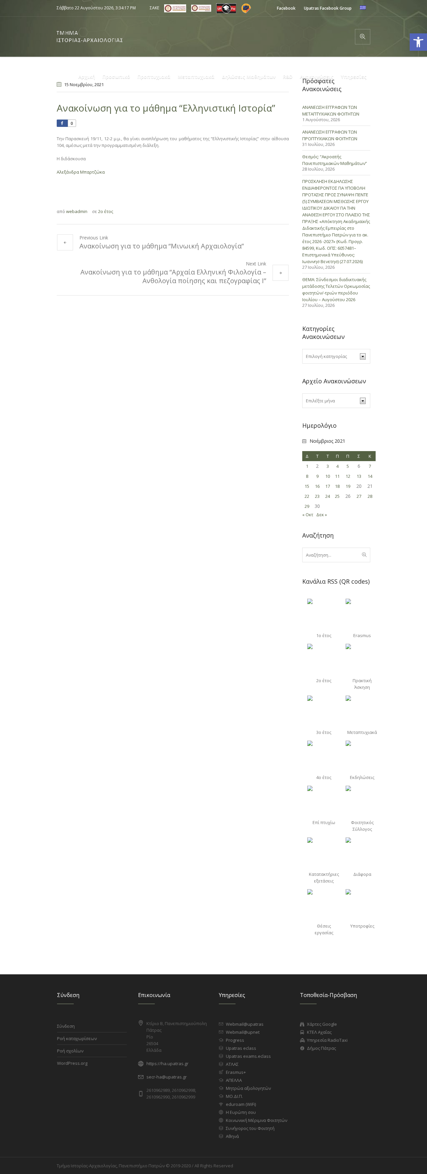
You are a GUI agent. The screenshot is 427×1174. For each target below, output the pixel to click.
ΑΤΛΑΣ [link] (232, 1064)
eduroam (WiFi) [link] (241, 1104)
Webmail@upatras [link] (245, 1024)
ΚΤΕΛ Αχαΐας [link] (319, 1032)
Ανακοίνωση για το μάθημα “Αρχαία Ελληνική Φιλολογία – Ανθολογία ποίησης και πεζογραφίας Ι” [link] (173, 276)
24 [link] (327, 496)
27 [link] (359, 496)
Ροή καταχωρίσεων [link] (77, 1038)
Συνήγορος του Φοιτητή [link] (250, 1128)
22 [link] (307, 496)
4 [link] (337, 466)
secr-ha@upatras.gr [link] (166, 1077)
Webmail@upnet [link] (243, 1032)
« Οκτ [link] (307, 515)
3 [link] (328, 466)
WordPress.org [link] (72, 1063)
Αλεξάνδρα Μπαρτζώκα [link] (81, 172)
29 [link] (307, 506)
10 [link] (327, 476)
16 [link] (317, 486)
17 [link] (327, 486)
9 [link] (317, 476)
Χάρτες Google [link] (322, 1024)
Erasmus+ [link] (236, 1072)
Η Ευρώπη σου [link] (241, 1112)
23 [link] (317, 496)
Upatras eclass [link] (241, 1048)
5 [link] (348, 466)
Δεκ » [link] (321, 515)
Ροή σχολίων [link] (70, 1051)
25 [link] (337, 496)
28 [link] (370, 496)
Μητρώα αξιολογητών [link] (248, 1088)
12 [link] (348, 476)
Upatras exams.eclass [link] (248, 1056)
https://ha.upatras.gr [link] (167, 1063)
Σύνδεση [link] (66, 1026)
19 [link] (348, 486)
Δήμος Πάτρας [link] (321, 1048)
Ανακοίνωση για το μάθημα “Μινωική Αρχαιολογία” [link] (161, 245)
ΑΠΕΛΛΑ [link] (234, 1080)
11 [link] (337, 476)
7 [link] (370, 466)
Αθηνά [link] (232, 1136)
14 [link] (370, 476)
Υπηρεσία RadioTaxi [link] (327, 1040)
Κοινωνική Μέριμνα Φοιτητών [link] (256, 1120)
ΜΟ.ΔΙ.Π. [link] (234, 1096)
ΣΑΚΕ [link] (154, 8)
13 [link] (359, 476)
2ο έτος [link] (105, 211)
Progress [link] (235, 1040)
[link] (286, 8)
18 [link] (337, 486)
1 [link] (307, 466)
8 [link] (307, 476)
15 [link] (307, 486)
